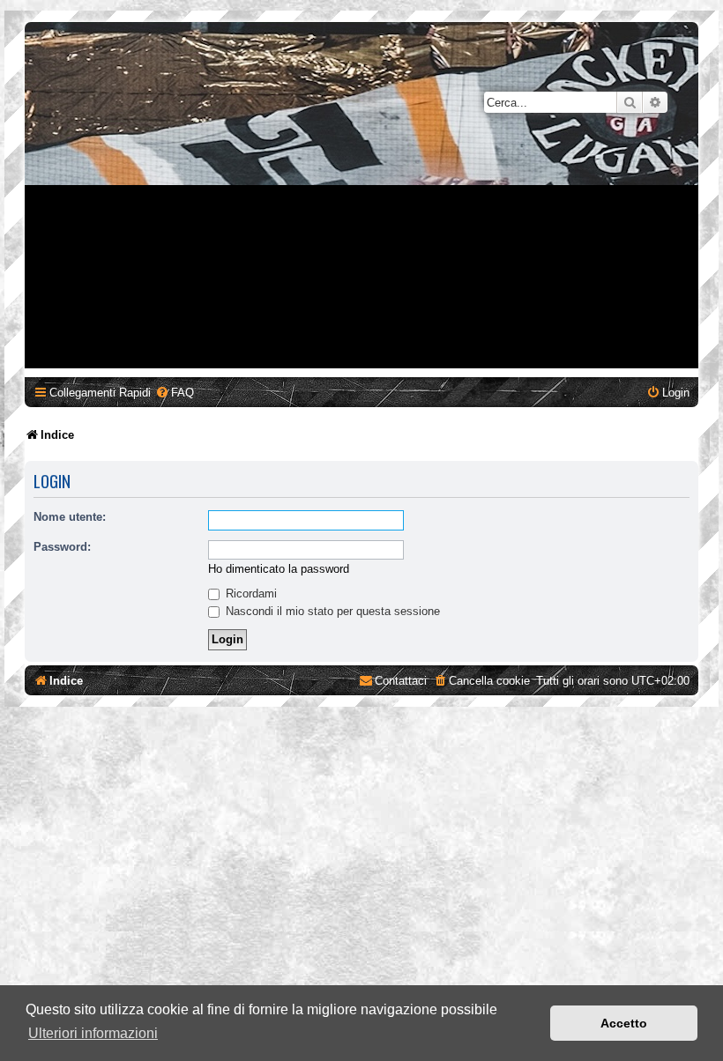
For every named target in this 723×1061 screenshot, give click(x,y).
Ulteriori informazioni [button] (93, 1033)
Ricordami (249, 593)
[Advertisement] (361, 245)
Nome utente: (70, 516)
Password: (62, 546)
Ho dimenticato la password (278, 568)
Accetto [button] (623, 1023)
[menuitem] (174, 392)
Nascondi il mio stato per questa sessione (331, 611)
